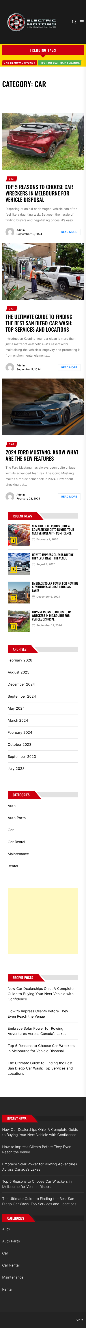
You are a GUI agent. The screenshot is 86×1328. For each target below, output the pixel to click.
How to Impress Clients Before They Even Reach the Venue (52, 556)
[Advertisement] (43, 921)
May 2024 (16, 708)
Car (12, 179)
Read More (69, 232)
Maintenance (18, 854)
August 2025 (18, 672)
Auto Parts (17, 818)
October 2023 (19, 744)
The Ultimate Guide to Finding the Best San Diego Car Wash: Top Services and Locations (39, 323)
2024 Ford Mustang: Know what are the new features (42, 455)
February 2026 (20, 660)
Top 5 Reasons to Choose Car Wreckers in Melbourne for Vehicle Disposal (39, 193)
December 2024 (21, 684)
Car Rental (16, 842)
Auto (12, 806)
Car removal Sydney (20, 63)
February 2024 (20, 732)
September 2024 (22, 696)
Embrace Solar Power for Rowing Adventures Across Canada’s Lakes (55, 587)
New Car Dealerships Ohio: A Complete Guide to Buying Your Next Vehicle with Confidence (53, 530)
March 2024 (18, 720)
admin (21, 230)
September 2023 (22, 756)
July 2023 (16, 768)
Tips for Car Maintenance (59, 63)
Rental (13, 866)
